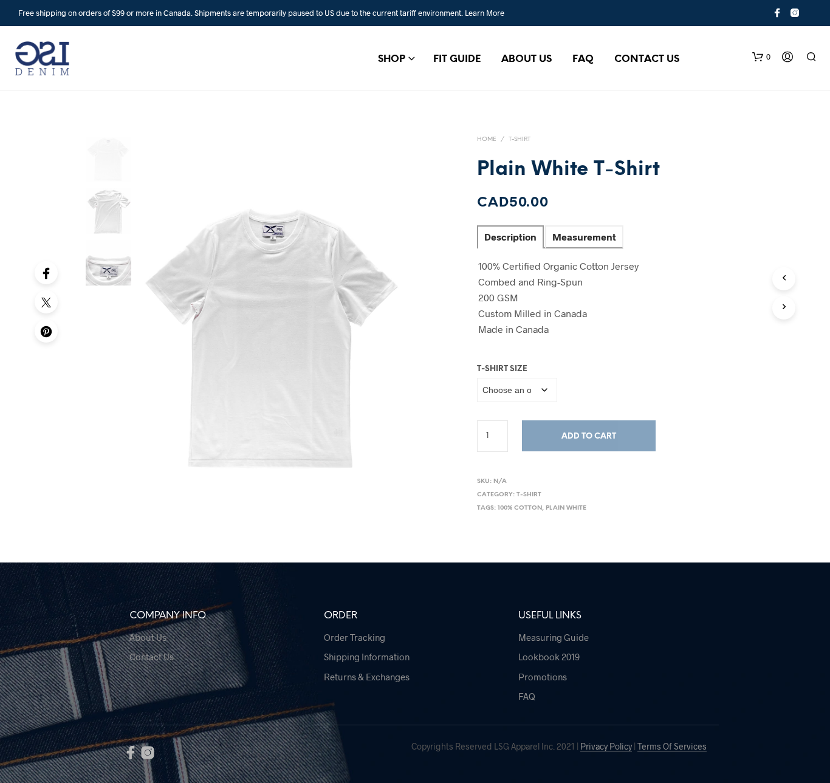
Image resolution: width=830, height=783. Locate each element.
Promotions (542, 676)
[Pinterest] (46, 331)
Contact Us (646, 59)
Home (486, 139)
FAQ (583, 59)
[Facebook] (46, 272)
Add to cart (588, 436)
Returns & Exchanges (367, 676)
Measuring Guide (553, 637)
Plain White (566, 508)
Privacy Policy (606, 746)
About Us (526, 59)
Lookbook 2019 (549, 656)
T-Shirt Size (502, 369)
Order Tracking (354, 637)
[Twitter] (46, 301)
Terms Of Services (672, 746)
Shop (391, 59)
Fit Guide (457, 59)
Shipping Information (367, 656)
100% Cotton (520, 508)
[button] (761, 57)
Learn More (484, 13)
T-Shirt (519, 139)
